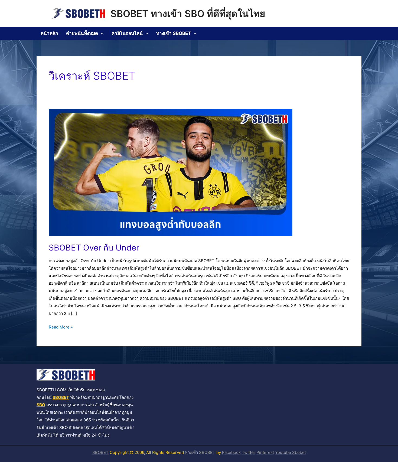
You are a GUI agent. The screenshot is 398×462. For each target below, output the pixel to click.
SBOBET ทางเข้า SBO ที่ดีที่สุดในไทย (187, 13)
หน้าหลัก (49, 33)
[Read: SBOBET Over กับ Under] (170, 172)
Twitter (248, 452)
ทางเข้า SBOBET (173, 33)
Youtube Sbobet (290, 452)
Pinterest (265, 452)
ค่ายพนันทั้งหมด (82, 33)
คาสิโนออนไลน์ (127, 33)
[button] (100, 33)
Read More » (61, 326)
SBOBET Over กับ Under (94, 247)
